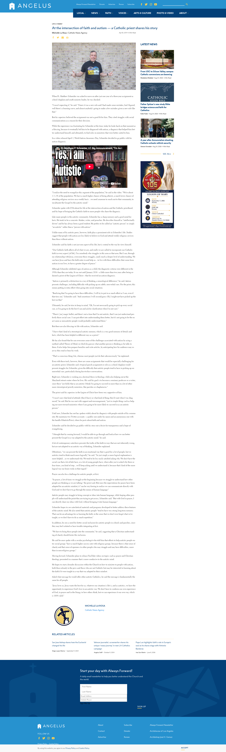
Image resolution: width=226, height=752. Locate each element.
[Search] (187, 4)
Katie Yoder (144, 114)
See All (167, 154)
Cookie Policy (54, 744)
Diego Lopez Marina (58, 651)
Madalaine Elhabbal (147, 78)
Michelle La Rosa (59, 33)
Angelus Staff (98, 652)
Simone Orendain (146, 146)
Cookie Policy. (84, 748)
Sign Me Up (85, 703)
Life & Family (57, 24)
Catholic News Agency (77, 33)
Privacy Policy (71, 748)
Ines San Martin (141, 652)
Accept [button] (184, 748)
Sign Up (141, 706)
